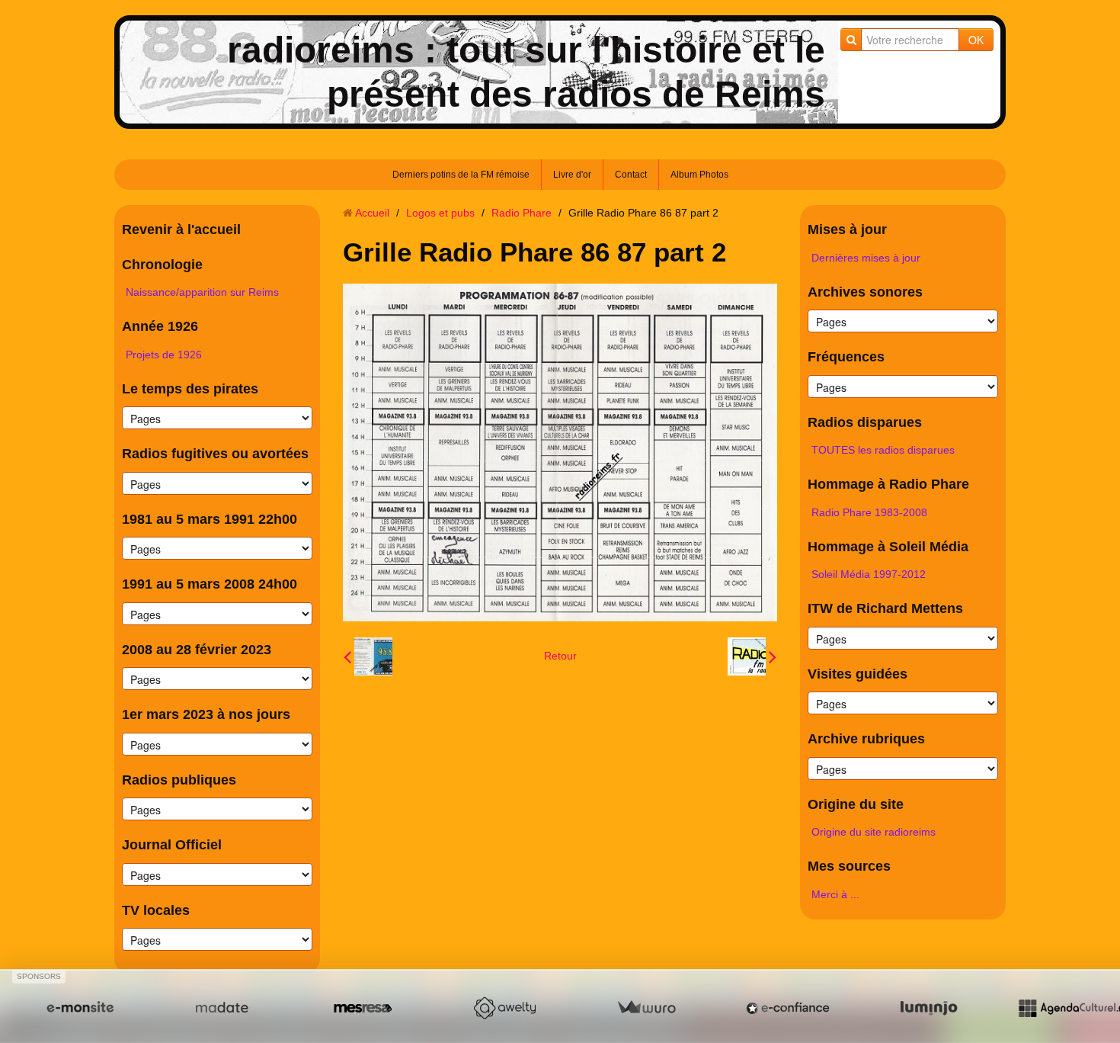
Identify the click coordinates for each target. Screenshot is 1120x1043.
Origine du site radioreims (873, 832)
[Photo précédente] (368, 656)
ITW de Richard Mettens (885, 608)
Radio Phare (521, 213)
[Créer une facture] (646, 1007)
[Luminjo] (929, 1007)
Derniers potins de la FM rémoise (461, 174)
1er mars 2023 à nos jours (206, 714)
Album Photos (699, 174)
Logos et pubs (440, 213)
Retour (560, 656)
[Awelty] (504, 1007)
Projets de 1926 (164, 354)
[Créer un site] (80, 1007)
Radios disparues (865, 422)
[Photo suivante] (752, 656)
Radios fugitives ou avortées (215, 453)
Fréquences (846, 356)
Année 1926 (160, 326)
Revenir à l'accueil (181, 229)
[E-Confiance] (788, 1007)
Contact (631, 174)
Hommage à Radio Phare (888, 484)
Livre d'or (572, 174)
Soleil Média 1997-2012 (868, 574)
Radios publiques (179, 780)
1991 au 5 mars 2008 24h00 (209, 584)
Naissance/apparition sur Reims (202, 292)
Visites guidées (857, 674)
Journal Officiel (172, 844)
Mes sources (849, 866)
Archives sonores (865, 292)
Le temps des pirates (190, 388)
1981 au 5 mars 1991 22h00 (209, 519)
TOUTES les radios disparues (883, 450)
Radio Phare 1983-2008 (869, 512)
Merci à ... (835, 894)
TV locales (156, 910)
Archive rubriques (866, 738)
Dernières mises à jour (865, 258)
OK (976, 39)
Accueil (372, 213)
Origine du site (856, 804)
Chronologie (162, 264)
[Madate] (222, 1007)
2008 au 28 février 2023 (196, 649)
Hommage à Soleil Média (888, 546)
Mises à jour (847, 229)
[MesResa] (363, 1007)
